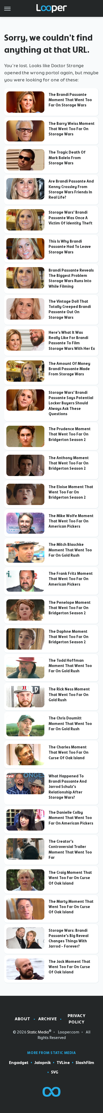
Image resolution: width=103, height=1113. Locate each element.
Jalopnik (42, 1062)
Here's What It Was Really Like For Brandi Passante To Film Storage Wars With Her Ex (72, 340)
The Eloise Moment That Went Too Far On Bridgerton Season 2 (71, 492)
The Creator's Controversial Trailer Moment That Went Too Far (70, 849)
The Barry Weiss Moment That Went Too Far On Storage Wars (72, 129)
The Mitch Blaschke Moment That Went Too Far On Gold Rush (70, 550)
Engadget (19, 1062)
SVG (54, 1072)
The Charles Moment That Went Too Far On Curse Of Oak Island (68, 752)
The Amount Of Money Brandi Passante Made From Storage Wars (69, 369)
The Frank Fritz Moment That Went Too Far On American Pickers (71, 579)
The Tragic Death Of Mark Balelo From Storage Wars (67, 158)
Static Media (38, 1032)
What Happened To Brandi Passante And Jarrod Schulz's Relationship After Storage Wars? (68, 786)
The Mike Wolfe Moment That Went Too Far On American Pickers (71, 521)
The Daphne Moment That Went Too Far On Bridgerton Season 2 (68, 637)
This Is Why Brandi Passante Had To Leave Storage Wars (70, 247)
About (22, 1019)
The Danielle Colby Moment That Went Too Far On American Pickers (71, 818)
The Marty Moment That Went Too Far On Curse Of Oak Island (71, 907)
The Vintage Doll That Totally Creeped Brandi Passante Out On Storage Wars (70, 309)
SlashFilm (85, 1062)
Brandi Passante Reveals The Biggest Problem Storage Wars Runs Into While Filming (71, 278)
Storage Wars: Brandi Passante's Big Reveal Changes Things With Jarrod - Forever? (68, 938)
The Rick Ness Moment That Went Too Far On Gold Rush (69, 695)
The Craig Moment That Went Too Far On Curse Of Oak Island (70, 878)
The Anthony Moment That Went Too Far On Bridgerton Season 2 (69, 463)
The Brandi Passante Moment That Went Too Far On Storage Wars (70, 100)
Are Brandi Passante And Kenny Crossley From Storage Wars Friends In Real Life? (71, 189)
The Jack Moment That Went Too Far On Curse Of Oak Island (69, 967)
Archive (47, 1019)
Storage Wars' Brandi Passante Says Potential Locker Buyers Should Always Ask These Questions (71, 403)
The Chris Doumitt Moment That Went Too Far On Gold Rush (70, 723)
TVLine (63, 1062)
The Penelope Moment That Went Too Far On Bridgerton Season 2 (70, 608)
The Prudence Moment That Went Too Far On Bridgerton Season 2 (70, 434)
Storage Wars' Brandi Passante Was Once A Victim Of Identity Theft (70, 218)
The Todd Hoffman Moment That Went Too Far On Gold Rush (70, 666)
